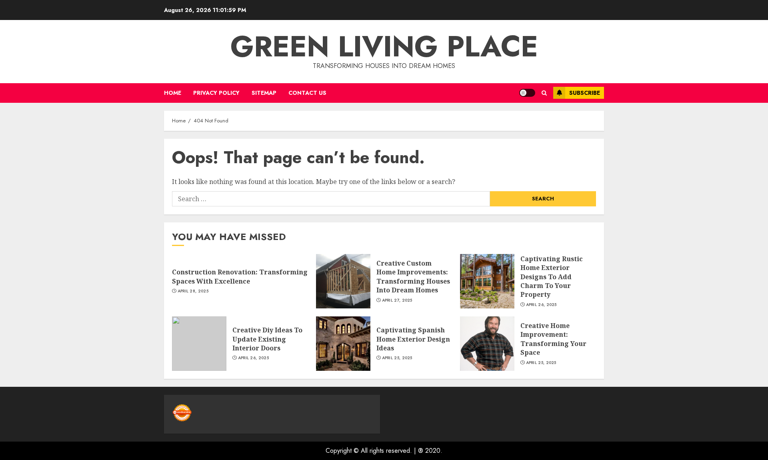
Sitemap (264, 93)
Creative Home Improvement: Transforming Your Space (553, 339)
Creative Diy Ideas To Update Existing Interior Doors (267, 339)
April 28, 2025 (193, 291)
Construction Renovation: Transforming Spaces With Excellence (240, 276)
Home (172, 93)
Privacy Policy (216, 93)
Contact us (307, 93)
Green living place (384, 46)
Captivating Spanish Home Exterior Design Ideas (413, 339)
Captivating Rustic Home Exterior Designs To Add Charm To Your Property (551, 276)
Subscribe (584, 93)
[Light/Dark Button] (527, 93)
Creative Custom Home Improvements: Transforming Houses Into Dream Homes (413, 276)
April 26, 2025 (541, 305)
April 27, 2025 (397, 300)
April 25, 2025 (397, 358)
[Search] (544, 93)
